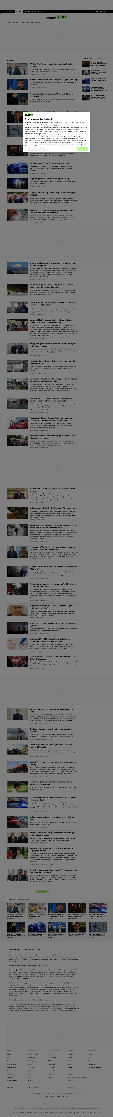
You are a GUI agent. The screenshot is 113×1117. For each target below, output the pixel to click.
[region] (56, 132)
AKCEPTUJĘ (82, 149)
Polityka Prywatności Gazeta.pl (74, 144)
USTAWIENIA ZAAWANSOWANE (36, 149)
